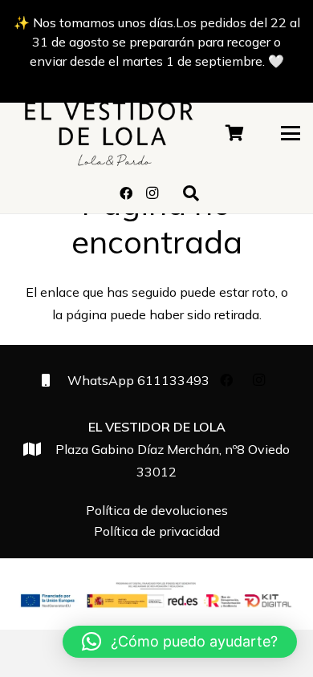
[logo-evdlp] (108, 133)
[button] (290, 133)
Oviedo (172, 449)
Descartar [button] (156, 80)
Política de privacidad (157, 531)
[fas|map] (39, 448)
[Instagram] (152, 193)
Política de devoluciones (157, 510)
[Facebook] (126, 193)
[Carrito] (235, 133)
